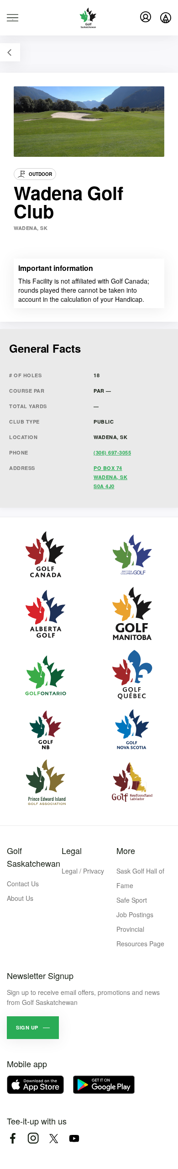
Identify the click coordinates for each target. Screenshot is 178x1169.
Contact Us (23, 883)
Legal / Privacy (83, 870)
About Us (20, 898)
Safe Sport (131, 899)
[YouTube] (74, 1138)
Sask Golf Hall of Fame (140, 878)
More (125, 850)
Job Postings (134, 914)
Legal (72, 850)
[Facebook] (12, 1138)
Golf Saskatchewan (33, 856)
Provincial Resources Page (140, 936)
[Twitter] (53, 1138)
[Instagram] (33, 1138)
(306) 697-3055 (112, 452)
